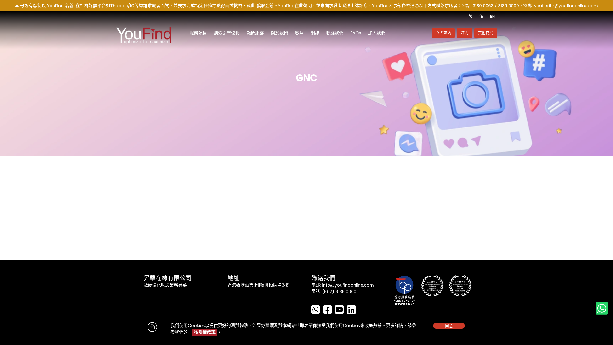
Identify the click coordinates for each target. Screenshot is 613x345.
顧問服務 (255, 33)
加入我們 (376, 33)
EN (492, 16)
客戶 (299, 33)
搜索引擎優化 (227, 33)
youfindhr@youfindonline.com (566, 6)
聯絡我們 (334, 33)
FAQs (355, 33)
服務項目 (198, 33)
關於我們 (279, 33)
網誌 (315, 33)
